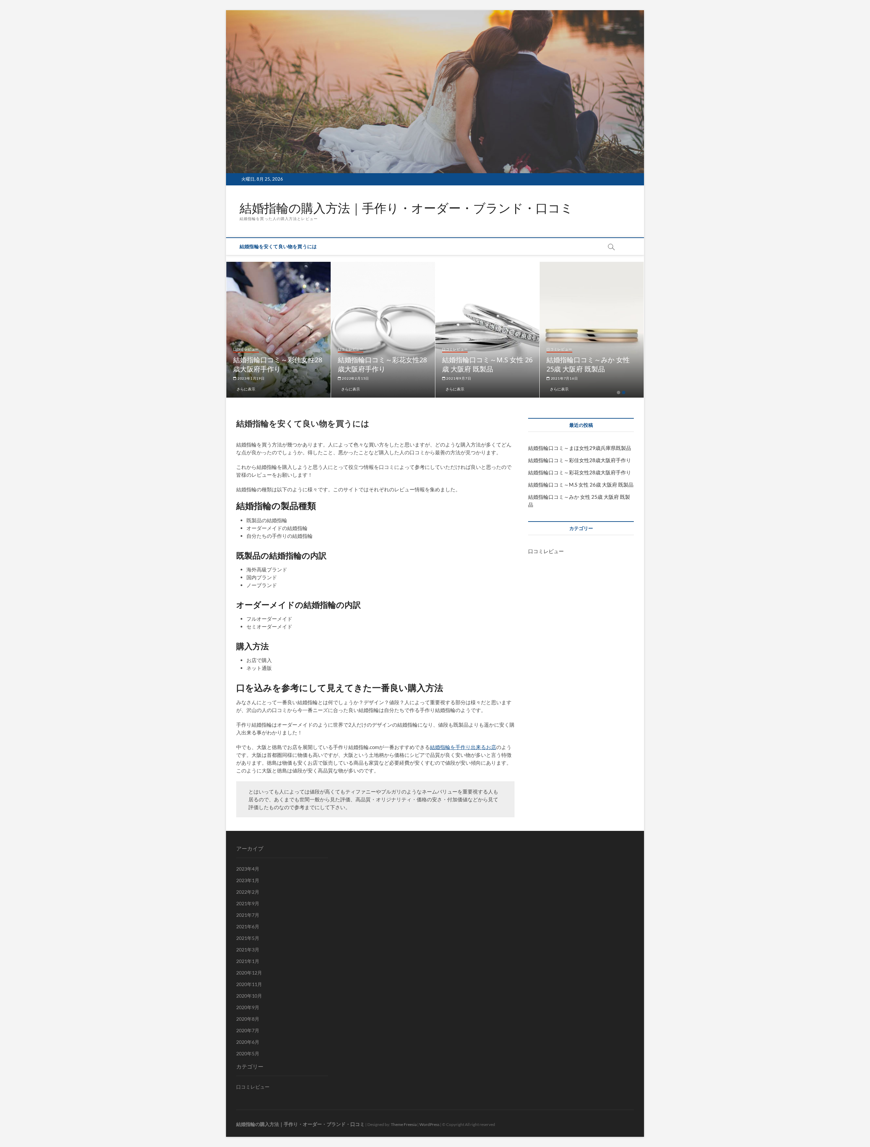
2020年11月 (249, 984)
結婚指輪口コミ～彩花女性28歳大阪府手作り (457, 364)
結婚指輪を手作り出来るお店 (463, 747)
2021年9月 (247, 903)
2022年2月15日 (430, 378)
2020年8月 (247, 1019)
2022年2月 (247, 892)
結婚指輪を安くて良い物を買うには (278, 246)
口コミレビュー (321, 349)
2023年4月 (247, 869)
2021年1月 (247, 961)
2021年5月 (247, 938)
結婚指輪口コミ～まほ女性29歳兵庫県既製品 (248, 364)
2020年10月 (249, 996)
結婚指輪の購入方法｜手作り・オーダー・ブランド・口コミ (406, 208)
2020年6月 (247, 1042)
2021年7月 (247, 915)
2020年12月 (249, 973)
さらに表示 (321, 389)
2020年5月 (247, 1053)
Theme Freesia (404, 1124)
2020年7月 (247, 1030)
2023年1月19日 (326, 378)
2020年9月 (247, 1007)
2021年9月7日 (533, 378)
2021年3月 (247, 949)
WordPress (429, 1124)
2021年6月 (247, 926)
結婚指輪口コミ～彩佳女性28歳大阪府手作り (353, 364)
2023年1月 (247, 880)
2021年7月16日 (639, 378)
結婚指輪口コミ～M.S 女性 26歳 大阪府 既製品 (562, 364)
